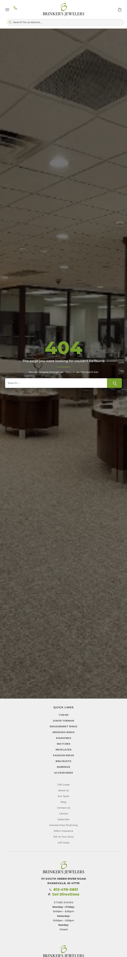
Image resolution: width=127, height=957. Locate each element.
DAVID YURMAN (63, 720)
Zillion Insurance (63, 830)
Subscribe (63, 819)
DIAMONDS (63, 738)
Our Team (63, 796)
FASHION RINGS (63, 755)
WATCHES (63, 743)
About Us (63, 790)
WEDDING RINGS (63, 732)
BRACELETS (63, 761)
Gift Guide (64, 784)
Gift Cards (63, 842)
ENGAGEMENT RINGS (63, 726)
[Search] (114, 383)
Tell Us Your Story (63, 836)
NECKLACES (64, 749)
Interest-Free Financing (63, 825)
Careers (63, 813)
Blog (63, 802)
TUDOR (63, 714)
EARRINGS (63, 766)
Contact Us (63, 807)
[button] (65, 22)
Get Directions (65, 894)
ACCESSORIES (63, 772)
